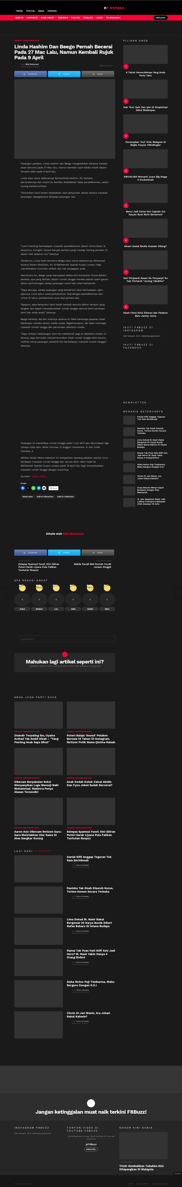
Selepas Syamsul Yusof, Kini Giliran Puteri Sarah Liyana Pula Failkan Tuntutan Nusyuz (91, 835)
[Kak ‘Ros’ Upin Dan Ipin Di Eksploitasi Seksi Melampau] (145, 89)
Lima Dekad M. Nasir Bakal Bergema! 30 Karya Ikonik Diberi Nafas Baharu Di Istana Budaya (89, 923)
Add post (160, 17)
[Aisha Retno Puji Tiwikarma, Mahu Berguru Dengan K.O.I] (38, 993)
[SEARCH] (143, 17)
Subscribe (91, 1149)
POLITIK (75, 17)
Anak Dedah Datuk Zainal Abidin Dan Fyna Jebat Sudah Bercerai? (89, 783)
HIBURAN (63, 17)
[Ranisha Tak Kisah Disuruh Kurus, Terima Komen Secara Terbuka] (38, 900)
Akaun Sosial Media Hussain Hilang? (145, 246)
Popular (30, 11)
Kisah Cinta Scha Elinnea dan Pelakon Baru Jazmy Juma (145, 314)
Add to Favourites (45, 497)
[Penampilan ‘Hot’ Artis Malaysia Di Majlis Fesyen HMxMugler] (145, 123)
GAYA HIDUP (47, 17)
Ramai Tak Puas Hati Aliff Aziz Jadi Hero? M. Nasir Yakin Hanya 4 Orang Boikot (91, 954)
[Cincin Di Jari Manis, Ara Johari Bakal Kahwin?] (38, 1025)
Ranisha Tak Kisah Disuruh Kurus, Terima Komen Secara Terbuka (90, 889)
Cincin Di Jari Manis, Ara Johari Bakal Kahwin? (149, 477)
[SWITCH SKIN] (138, 17)
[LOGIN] (147, 17)
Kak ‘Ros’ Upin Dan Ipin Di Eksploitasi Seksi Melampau (145, 109)
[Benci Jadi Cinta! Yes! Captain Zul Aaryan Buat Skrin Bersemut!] (145, 193)
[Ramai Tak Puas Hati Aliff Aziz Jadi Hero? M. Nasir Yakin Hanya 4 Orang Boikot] (38, 962)
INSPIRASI (32, 17)
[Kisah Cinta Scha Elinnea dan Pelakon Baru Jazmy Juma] (145, 294)
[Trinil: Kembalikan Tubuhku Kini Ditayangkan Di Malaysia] (143, 1145)
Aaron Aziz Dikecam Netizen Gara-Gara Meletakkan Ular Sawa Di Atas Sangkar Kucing (38, 835)
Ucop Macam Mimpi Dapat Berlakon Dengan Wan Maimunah (150, 490)
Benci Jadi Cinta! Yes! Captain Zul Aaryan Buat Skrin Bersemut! (145, 213)
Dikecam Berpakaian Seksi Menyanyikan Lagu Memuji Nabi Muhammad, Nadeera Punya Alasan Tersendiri (36, 787)
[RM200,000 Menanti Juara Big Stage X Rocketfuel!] (145, 158)
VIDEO (99, 17)
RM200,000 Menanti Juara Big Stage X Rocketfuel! (145, 178)
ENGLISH (88, 17)
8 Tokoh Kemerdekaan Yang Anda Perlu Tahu (145, 74)
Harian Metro (39, 476)
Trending (52, 11)
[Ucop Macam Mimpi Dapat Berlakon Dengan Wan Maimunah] (129, 490)
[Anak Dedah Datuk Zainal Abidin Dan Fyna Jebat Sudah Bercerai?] (91, 761)
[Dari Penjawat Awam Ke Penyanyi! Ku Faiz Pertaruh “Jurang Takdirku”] (145, 259)
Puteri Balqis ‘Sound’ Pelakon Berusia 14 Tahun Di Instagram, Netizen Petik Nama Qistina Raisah (91, 739)
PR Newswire (113, 17)
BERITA (19, 17)
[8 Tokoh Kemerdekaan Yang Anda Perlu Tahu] (145, 54)
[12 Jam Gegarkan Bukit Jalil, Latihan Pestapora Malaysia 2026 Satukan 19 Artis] (129, 502)
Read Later (28, 497)
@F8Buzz (91, 1144)
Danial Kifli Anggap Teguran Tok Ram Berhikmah (151, 418)
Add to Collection (65, 497)
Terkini (19, 11)
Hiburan (18, 732)
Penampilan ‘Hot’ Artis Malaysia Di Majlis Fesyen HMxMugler (145, 143)
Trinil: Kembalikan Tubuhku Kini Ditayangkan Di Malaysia (141, 1167)
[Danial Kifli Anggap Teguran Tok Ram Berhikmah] (38, 868)
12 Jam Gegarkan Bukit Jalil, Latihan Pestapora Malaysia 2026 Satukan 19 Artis (151, 501)
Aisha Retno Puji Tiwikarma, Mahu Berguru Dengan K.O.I (90, 983)
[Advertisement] (62, 28)
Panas (41, 11)
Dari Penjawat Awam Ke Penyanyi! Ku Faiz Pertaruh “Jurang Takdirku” (145, 279)
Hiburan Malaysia (31, 732)
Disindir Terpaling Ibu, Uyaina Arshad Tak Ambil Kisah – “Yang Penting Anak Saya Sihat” (36, 739)
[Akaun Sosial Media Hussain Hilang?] (145, 228)
